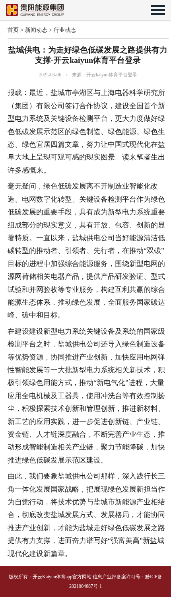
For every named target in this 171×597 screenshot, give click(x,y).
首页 (13, 30)
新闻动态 (36, 30)
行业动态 (65, 30)
